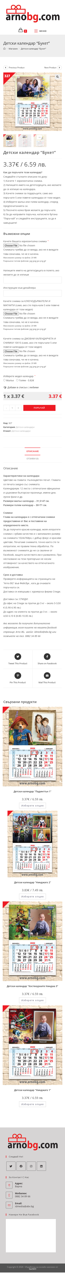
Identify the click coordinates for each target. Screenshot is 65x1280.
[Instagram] (31, 1166)
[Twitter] (11, 1166)
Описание (32, 451)
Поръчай (39, 407)
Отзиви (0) (32, 458)
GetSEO (32, 1269)
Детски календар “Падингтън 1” (32, 791)
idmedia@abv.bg (24, 1206)
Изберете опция (32, 805)
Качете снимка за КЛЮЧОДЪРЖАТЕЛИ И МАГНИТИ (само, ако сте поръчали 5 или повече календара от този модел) (31, 305)
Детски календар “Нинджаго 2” (32, 882)
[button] (21, 387)
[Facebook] (21, 1166)
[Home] (4, 48)
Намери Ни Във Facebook (24, 1214)
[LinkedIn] (41, 1166)
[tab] (32, 451)
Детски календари (25, 427)
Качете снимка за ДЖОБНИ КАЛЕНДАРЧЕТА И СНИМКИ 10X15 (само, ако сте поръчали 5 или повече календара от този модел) (30, 342)
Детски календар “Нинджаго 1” (32, 1090)
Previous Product (16, 67)
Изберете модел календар (19, 376)
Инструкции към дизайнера (19, 287)
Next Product (50, 67)
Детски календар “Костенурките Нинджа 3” (32, 986)
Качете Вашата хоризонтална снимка (26, 241)
